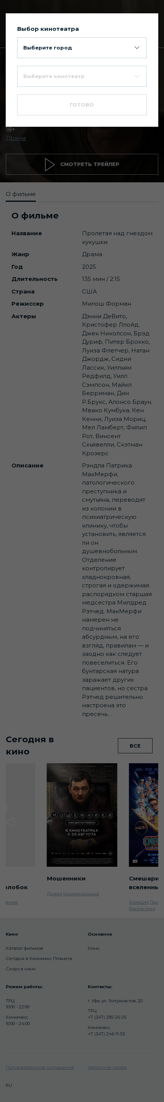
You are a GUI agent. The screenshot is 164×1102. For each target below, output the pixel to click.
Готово (82, 105)
